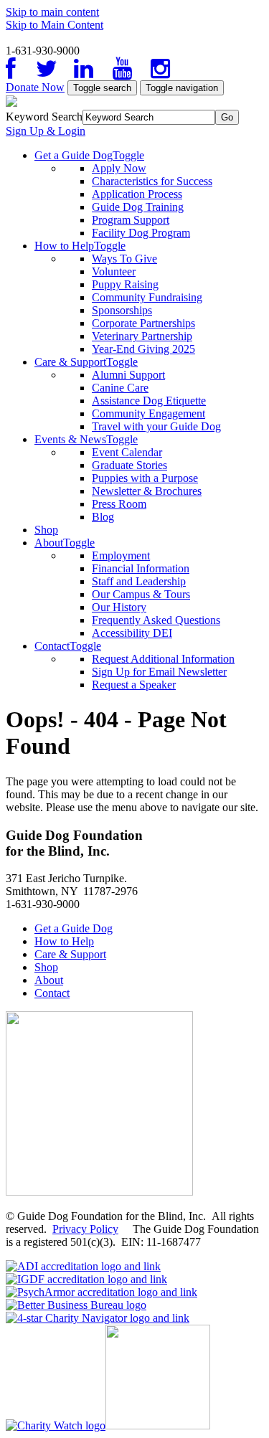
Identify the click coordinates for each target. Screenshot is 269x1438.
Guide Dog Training (138, 207)
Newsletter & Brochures (147, 491)
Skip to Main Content (54, 25)
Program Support (130, 220)
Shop (46, 530)
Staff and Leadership (139, 581)
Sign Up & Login (45, 131)
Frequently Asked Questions (156, 620)
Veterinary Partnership (142, 336)
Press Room (119, 504)
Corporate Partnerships (143, 323)
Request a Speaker (134, 684)
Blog (103, 517)
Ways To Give (124, 258)
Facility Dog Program (141, 233)
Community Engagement (148, 413)
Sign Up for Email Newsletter (159, 672)
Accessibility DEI (132, 633)
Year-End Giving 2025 (143, 349)
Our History (119, 607)
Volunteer (114, 271)
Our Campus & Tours (141, 594)
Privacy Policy (85, 1229)
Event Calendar (127, 452)
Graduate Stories (129, 465)
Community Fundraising (147, 297)
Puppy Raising (125, 284)
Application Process (137, 194)
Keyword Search (44, 116)
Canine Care (120, 388)
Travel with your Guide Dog (156, 426)
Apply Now (119, 168)
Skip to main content (52, 12)
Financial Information (140, 568)
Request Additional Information (163, 659)
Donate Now (35, 87)
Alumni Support (128, 375)
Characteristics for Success (152, 181)
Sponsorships (122, 310)
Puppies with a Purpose (145, 478)
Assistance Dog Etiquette (149, 400)
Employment (121, 555)
